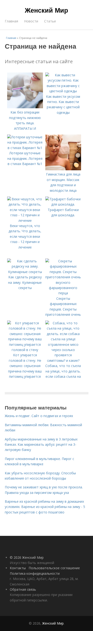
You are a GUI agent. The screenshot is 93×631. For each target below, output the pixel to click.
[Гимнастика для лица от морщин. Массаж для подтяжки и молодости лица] (63, 169)
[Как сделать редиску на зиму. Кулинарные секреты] (25, 271)
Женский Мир (46, 10)
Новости (31, 21)
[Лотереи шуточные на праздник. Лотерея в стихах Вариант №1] (25, 147)
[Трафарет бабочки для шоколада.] (63, 204)
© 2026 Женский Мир (27, 557)
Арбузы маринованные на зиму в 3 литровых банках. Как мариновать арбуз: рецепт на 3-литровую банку (41, 444)
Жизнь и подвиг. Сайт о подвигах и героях (39, 416)
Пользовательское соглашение (54, 568)
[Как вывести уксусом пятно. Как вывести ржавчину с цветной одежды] (63, 91)
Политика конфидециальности (35, 573)
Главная (11, 21)
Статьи (50, 21)
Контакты (18, 568)
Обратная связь (23, 589)
